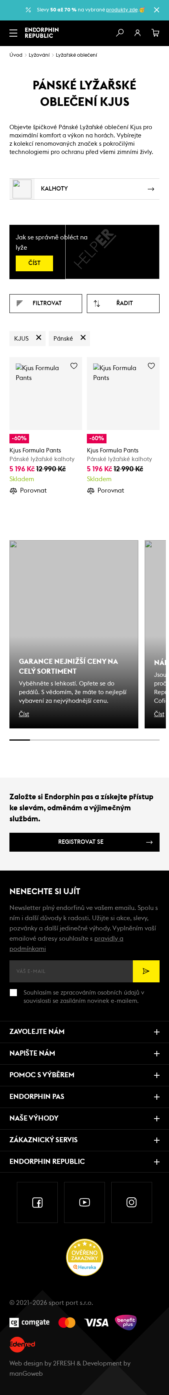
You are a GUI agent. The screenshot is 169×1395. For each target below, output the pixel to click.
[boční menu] (13, 33)
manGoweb (26, 1374)
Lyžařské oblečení (76, 55)
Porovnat (33, 490)
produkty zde (122, 10)
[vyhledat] (119, 33)
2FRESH (64, 1363)
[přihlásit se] (137, 33)
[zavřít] (156, 10)
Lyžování (39, 55)
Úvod (15, 55)
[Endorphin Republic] (42, 33)
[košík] (155, 33)
